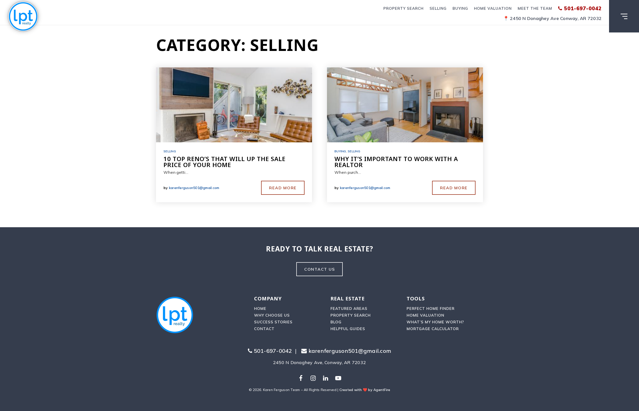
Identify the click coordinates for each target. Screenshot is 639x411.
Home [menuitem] (260, 308)
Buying (340, 151)
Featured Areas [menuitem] (348, 308)
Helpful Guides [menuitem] (347, 328)
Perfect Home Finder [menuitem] (431, 308)
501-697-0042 (272, 350)
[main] (319, 113)
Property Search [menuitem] (403, 8)
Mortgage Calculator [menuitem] (433, 328)
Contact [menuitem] (264, 328)
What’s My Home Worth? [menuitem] (435, 322)
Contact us (319, 269)
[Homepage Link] (23, 14)
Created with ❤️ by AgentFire (364, 390)
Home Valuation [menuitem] (493, 8)
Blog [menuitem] (335, 322)
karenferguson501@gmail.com (194, 188)
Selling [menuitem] (438, 8)
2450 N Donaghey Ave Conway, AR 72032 (556, 18)
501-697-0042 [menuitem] (582, 8)
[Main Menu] (624, 16)
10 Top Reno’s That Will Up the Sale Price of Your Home (224, 162)
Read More (283, 187)
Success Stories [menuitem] (273, 322)
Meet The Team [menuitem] (535, 8)
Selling (169, 151)
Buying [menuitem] (460, 8)
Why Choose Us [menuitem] (272, 315)
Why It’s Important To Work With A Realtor (396, 162)
